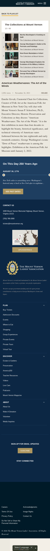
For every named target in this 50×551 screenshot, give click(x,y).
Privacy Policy (7, 516)
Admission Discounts (11, 315)
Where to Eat (8, 325)
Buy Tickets (7, 310)
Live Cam (6, 385)
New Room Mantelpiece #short (31, 53)
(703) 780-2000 (8, 219)
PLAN (5, 305)
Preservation (8, 366)
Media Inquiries (9, 422)
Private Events (8, 340)
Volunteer (6, 417)
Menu (40, 3)
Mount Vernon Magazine (12, 395)
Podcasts (6, 390)
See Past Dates (13, 192)
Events (5, 320)
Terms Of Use (7, 512)
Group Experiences (10, 335)
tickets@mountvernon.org (13, 224)
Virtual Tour (7, 349)
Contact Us (27, 516)
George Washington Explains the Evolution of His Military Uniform (32, 63)
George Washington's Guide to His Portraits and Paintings (33, 45)
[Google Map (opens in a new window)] (25, 237)
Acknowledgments (30, 507)
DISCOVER (7, 356)
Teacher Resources (10, 376)
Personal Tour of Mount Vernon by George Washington (32, 72)
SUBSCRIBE (25, 451)
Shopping (6, 330)
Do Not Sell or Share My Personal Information (11, 522)
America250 (7, 371)
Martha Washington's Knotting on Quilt (32, 36)
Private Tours (8, 344)
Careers (5, 507)
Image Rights (28, 512)
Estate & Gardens (10, 361)
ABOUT (6, 402)
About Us (6, 407)
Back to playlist (10, 14)
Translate (26, 549)
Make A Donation (9, 412)
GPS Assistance (25, 250)
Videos (5, 381)
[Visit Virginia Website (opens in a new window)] (25, 493)
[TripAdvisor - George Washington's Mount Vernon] (9, 493)
